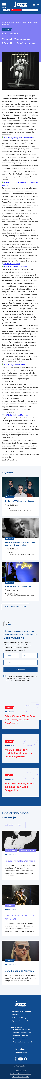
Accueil (4, 22)
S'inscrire (20, 670)
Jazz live (18, 22)
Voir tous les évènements (15, 607)
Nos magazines (16, 1027)
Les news (11, 22)
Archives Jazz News (21, 1036)
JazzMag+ (7, 10)
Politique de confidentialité (20, 1077)
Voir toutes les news (13, 825)
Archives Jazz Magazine (22, 1033)
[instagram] (15, 1060)
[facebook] (25, 1060)
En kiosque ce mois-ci (21, 1029)
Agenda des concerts (20, 1021)
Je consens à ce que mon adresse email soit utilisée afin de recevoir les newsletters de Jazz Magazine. (21, 678)
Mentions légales (20, 1071)
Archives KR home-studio (23, 1042)
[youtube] (20, 1060)
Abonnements (16, 10)
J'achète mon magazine (30, 10)
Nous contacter (22, 1052)
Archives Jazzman (20, 1039)
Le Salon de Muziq (19, 1018)
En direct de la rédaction (21, 1012)
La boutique (20, 1049)
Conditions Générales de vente (20, 1074)
